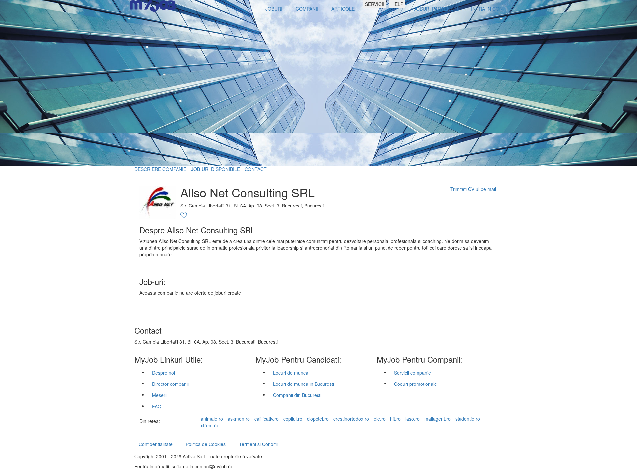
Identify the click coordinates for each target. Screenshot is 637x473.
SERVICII (374, 4)
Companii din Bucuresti (297, 395)
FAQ (156, 406)
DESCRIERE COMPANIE (160, 169)
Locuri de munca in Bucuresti (303, 384)
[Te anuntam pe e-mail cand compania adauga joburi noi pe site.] (183, 215)
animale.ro (212, 418)
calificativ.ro (266, 418)
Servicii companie (412, 372)
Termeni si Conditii (258, 444)
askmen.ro (239, 418)
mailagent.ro (437, 418)
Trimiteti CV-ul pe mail (473, 189)
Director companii (170, 384)
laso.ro (412, 418)
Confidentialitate (156, 444)
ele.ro (380, 418)
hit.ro (395, 418)
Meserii (159, 395)
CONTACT (256, 169)
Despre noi (163, 372)
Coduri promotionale (415, 384)
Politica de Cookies (206, 444)
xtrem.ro (209, 425)
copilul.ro (292, 418)
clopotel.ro (318, 418)
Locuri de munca (290, 372)
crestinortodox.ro (351, 418)
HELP (397, 4)
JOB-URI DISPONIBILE (215, 169)
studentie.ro (467, 418)
